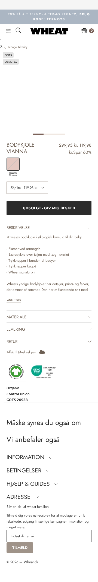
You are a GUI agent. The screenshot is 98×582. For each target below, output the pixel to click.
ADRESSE (19, 497)
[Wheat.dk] (49, 31)
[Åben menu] (8, 31)
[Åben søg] (18, 31)
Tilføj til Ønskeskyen (21, 352)
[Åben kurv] (84, 31)
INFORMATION (26, 457)
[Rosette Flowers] (13, 164)
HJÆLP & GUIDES (29, 484)
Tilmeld (19, 547)
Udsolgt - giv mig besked (49, 208)
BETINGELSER (25, 470)
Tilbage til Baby (17, 47)
